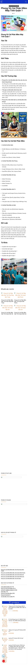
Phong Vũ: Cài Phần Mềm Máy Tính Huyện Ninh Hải (7, 313)
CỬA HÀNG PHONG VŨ (6, 586)
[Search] (26, 2)
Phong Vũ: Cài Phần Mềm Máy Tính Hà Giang (11, 578)
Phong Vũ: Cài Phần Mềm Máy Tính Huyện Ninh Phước (20, 301)
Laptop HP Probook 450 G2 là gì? (16, 638)
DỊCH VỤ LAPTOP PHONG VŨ (7, 588)
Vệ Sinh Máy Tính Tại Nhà (7, 596)
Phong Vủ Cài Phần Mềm (6, 593)
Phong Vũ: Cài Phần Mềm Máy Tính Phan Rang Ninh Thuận (7, 301)
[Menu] (1, 2)
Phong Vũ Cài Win (5, 595)
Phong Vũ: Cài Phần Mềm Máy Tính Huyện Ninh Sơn (20, 313)
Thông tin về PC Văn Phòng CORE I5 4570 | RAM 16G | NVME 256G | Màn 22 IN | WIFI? (17, 608)
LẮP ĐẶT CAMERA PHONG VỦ (8, 590)
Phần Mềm (3, 591)
